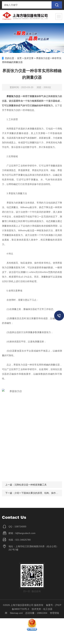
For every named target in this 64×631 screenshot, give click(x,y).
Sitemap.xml (16, 613)
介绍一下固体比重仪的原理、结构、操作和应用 (38, 493)
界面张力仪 (12, 96)
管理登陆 (54, 613)
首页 (19, 58)
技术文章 (28, 58)
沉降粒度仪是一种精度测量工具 (30, 484)
